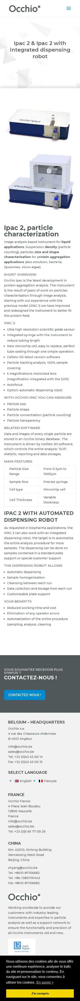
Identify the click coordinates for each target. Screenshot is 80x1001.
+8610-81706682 (27, 873)
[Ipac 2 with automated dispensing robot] (40, 209)
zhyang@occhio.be (23, 868)
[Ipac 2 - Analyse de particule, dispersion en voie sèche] (40, 144)
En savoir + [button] (45, 982)
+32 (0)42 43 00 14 (28, 757)
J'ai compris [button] (40, 993)
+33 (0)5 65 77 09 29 (29, 831)
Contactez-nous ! (24, 695)
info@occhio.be (20, 747)
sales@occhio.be (21, 752)
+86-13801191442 (27, 878)
